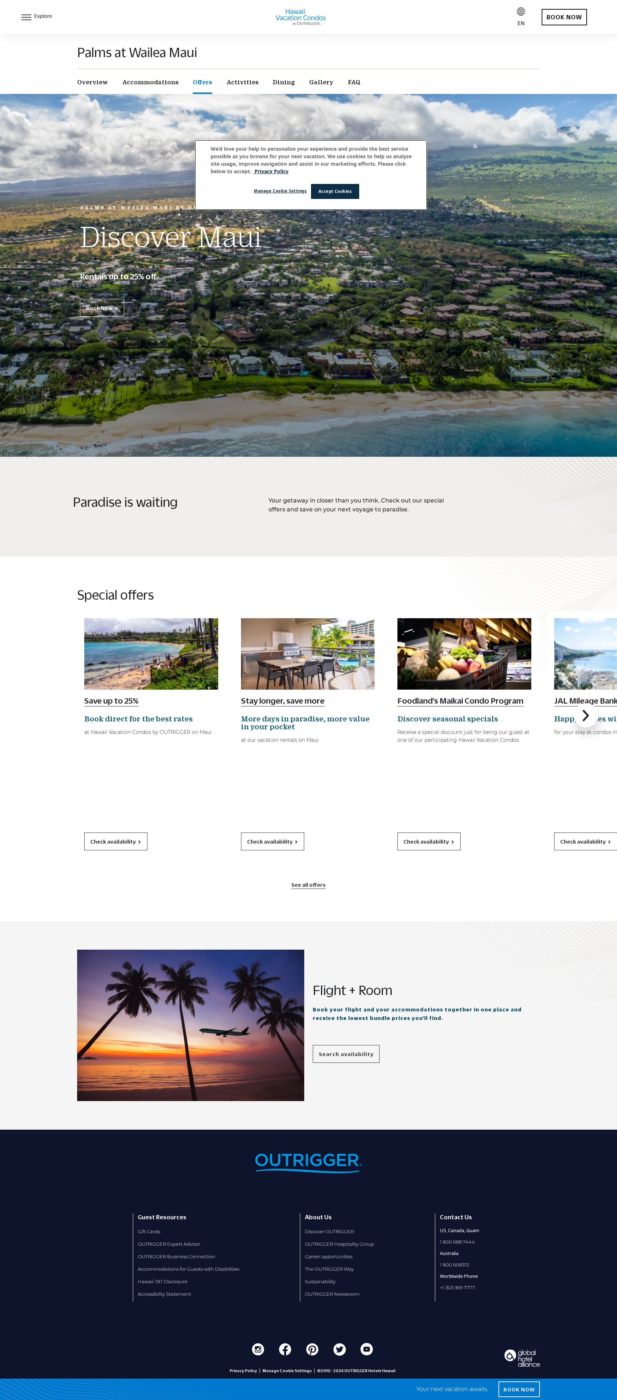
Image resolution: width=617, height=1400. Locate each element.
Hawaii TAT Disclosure (162, 1281)
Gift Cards (149, 1231)
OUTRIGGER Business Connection (176, 1256)
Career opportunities (328, 1256)
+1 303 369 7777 (457, 1287)
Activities (242, 82)
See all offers (308, 885)
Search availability (346, 1054)
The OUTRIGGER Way (329, 1269)
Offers (202, 82)
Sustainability (320, 1281)
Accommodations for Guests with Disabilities (188, 1269)
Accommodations (150, 82)
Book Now (99, 308)
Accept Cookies (335, 191)
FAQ (354, 82)
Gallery (321, 82)
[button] (586, 715)
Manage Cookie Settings (280, 191)
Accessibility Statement (164, 1294)
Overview (92, 82)
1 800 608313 (454, 1265)
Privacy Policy (243, 1371)
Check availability (113, 841)
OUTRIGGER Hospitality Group (339, 1244)
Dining (284, 82)
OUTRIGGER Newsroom (332, 1294)
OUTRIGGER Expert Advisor (169, 1244)
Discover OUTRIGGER (329, 1231)
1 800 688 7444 (457, 1242)
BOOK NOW (564, 17)
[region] (311, 175)
